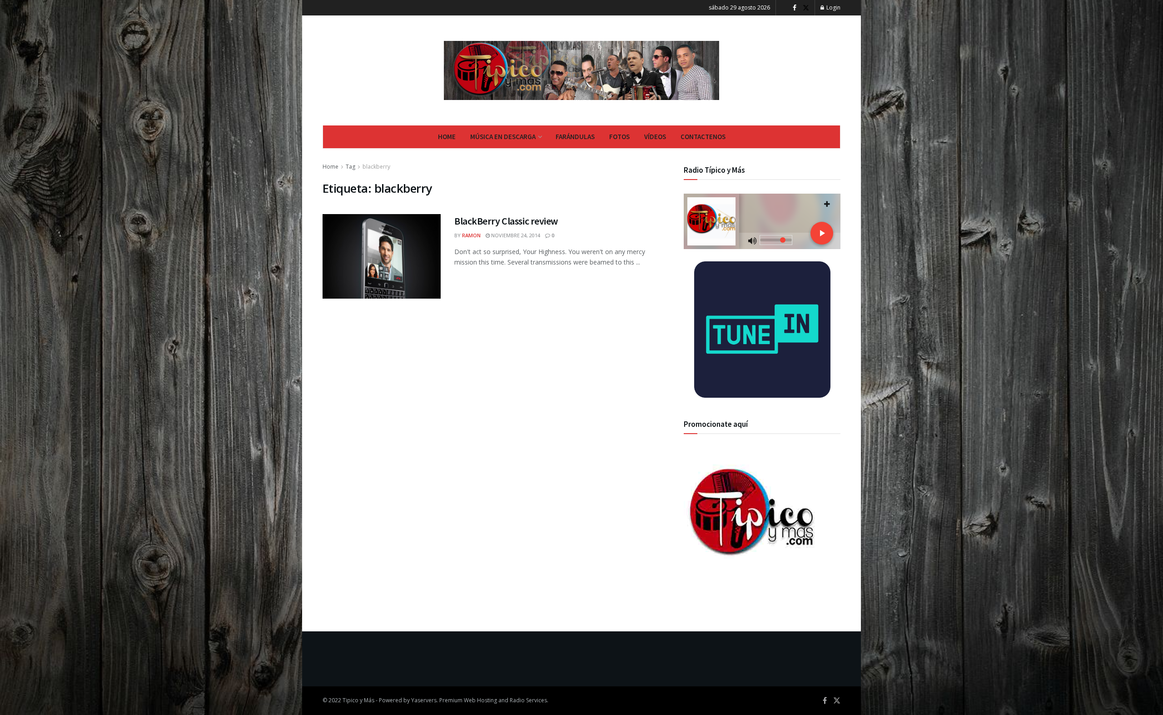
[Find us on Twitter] (806, 8)
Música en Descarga (503, 136)
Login (832, 7)
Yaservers (424, 700)
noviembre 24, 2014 (515, 235)
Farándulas (575, 136)
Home (447, 136)
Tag (350, 166)
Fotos (619, 136)
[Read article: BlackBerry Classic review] (382, 256)
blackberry (376, 166)
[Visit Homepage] (582, 70)
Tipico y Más (358, 700)
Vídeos (655, 136)
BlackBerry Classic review (506, 221)
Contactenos (703, 136)
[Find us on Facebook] (794, 8)
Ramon (471, 235)
